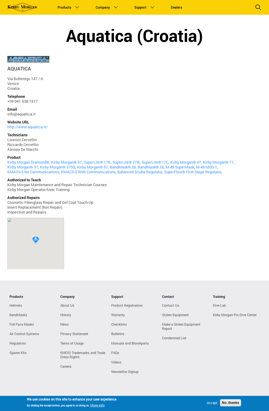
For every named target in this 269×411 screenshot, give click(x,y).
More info (97, 405)
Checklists (119, 324)
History (65, 315)
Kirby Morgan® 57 (92, 167)
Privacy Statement (74, 333)
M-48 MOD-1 (206, 167)
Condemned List (174, 338)
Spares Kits (17, 352)
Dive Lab (219, 305)
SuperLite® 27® (126, 162)
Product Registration (126, 305)
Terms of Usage (72, 343)
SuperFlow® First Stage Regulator (192, 171)
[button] (35, 240)
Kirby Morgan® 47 (185, 162)
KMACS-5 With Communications (88, 171)
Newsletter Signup (124, 371)
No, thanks (230, 402)
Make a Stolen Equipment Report (181, 326)
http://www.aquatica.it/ (27, 126)
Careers (65, 366)
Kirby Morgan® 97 (66, 162)
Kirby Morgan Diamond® (28, 162)
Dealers (176, 7)
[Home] (22, 7)
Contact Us (170, 305)
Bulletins (117, 333)
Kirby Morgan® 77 (218, 162)
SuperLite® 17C (155, 162)
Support (139, 7)
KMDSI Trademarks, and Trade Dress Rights (82, 354)
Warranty (118, 315)
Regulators (17, 343)
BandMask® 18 (151, 167)
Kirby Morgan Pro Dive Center (235, 315)
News (64, 324)
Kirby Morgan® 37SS (57, 167)
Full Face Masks (21, 324)
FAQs (115, 352)
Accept (212, 402)
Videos (116, 362)
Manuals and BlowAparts (130, 343)
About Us (67, 305)
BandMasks (18, 315)
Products (64, 7)
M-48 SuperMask (180, 167)
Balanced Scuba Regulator (139, 171)
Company (102, 7)
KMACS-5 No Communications (33, 171)
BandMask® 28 (123, 167)
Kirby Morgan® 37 (22, 167)
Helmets (15, 305)
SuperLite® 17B (97, 162)
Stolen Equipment (175, 315)
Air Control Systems (24, 333)
